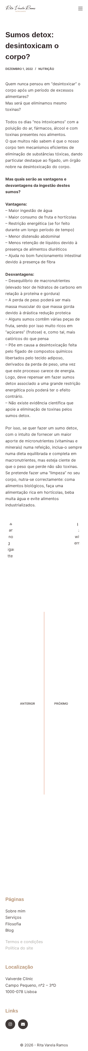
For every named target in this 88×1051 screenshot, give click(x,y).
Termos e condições (24, 941)
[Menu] (80, 8)
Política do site (19, 948)
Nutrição (46, 69)
